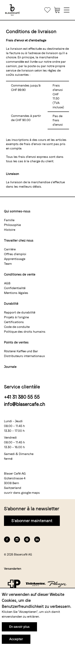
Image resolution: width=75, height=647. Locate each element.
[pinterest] (27, 539)
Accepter (16, 639)
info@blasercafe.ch (24, 404)
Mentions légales (16, 293)
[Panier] (57, 10)
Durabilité (11, 304)
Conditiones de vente (19, 274)
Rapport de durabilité (19, 312)
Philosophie (12, 225)
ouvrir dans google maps (22, 493)
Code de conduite (17, 327)
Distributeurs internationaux (24, 356)
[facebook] (7, 539)
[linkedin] (37, 539)
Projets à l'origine (16, 317)
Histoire (9, 230)
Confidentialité (14, 288)
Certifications (14, 322)
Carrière (10, 249)
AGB (7, 283)
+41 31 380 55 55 (22, 397)
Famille (9, 220)
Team (8, 264)
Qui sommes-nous (17, 211)
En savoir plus (19, 627)
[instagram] (17, 539)
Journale (10, 367)
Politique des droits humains (24, 331)
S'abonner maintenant (31, 520)
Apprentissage (14, 259)
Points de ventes (16, 342)
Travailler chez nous (18, 240)
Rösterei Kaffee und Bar (21, 351)
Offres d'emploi (15, 254)
